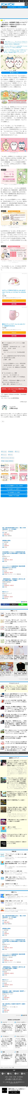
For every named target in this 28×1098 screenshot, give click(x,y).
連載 (17, 1051)
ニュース (4, 7)
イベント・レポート (20, 1022)
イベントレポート (12, 7)
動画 (4, 1051)
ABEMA (11, 451)
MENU (26, 4)
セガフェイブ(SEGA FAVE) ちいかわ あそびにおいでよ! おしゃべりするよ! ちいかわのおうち (14, 292)
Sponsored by (18, 601)
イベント (4, 454)
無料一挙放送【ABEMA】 (8, 461)
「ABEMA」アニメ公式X (13, 495)
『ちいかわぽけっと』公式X (13, 492)
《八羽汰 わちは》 (23, 401)
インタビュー (21, 7)
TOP (14, 1070)
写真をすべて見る (15, 72)
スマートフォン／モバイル (8, 457)
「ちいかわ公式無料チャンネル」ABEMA (13, 485)
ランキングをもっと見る (14, 752)
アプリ (11, 454)
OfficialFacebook (10, 1073)
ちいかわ (4, 451)
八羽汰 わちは (13, 408)
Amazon (14, 300)
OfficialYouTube (24, 1073)
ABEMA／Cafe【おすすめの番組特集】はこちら (14, 390)
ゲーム (17, 451)
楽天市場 (14, 304)
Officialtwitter (18, 1073)
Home (4, 1073)
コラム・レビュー (20, 1036)
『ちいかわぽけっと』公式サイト (13, 489)
